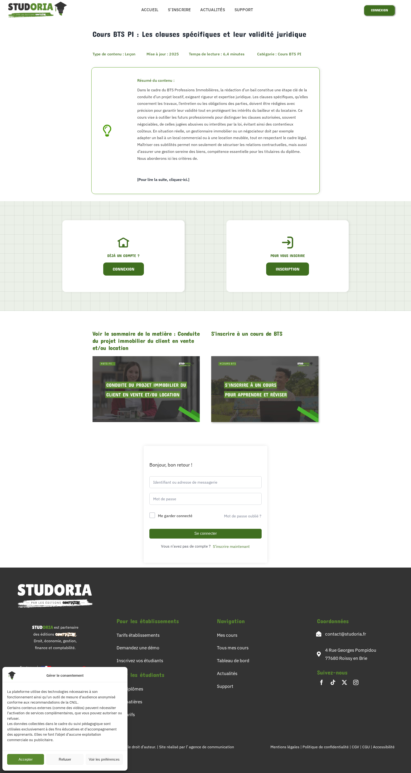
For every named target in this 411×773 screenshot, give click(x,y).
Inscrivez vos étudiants (140, 660)
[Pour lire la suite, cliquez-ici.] (163, 179)
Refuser (65, 759)
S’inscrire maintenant (231, 546)
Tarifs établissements (138, 635)
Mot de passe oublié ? (242, 516)
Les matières (129, 702)
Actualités (227, 673)
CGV (356, 746)
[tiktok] (333, 682)
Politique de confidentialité (326, 746)
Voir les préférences (104, 759)
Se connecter (205, 533)
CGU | (367, 746)
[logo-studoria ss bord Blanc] (55, 581)
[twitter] (344, 682)
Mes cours (227, 635)
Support (225, 686)
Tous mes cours (233, 648)
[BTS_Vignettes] (264, 358)
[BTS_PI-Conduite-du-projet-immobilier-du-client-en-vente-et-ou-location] (146, 358)
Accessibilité (384, 746)
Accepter (26, 759)
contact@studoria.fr (345, 634)
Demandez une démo (138, 648)
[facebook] (321, 682)
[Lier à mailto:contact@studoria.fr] (318, 634)
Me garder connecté (175, 515)
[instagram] (355, 682)
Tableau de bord (233, 660)
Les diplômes (130, 689)
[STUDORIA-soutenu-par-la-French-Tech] (55, 664)
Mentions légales (284, 746)
